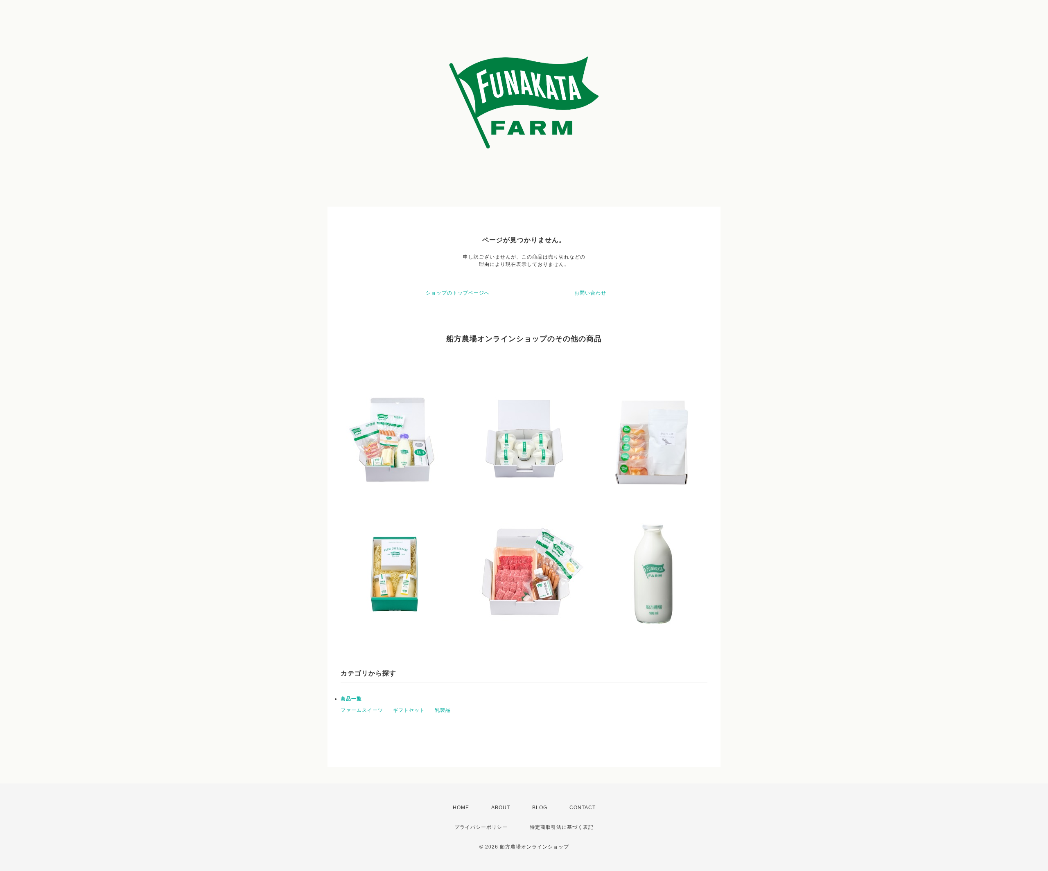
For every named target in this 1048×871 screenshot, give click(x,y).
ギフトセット (409, 710)
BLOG (539, 807)
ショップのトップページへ (458, 293)
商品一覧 (351, 699)
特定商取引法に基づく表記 (562, 827)
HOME (461, 807)
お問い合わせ (590, 293)
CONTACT (582, 807)
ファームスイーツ (362, 710)
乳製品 (443, 710)
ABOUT (500, 807)
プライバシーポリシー (481, 827)
